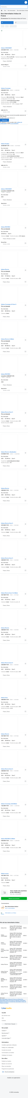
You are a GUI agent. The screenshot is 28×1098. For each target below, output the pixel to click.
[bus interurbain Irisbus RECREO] (14, 217)
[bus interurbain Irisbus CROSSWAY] (14, 38)
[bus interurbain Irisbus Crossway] (14, 78)
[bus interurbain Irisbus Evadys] (14, 134)
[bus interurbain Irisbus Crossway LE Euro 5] (14, 294)
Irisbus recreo (5, 873)
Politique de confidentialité (8, 1047)
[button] (26, 2)
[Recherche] (25, 6)
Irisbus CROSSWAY (6, 48)
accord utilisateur (14, 123)
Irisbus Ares (4, 697)
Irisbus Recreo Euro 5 (7, 412)
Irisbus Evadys (5, 143)
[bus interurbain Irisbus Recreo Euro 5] (14, 402)
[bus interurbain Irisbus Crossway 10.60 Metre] (14, 794)
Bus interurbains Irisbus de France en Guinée (12, 1001)
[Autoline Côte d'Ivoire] (9, 2)
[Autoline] (2, 10)
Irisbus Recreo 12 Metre (7, 339)
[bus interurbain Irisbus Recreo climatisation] (14, 442)
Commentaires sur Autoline (8, 1052)
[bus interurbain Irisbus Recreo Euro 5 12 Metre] (14, 583)
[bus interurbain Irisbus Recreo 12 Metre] (14, 329)
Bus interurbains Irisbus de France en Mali (11, 1000)
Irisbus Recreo (5, 269)
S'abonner (4, 120)
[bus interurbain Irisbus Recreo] (14, 259)
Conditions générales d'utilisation (9, 1045)
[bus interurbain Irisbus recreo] (14, 863)
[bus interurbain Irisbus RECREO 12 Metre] (14, 829)
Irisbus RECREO (5, 227)
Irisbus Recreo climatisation (8, 452)
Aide (3, 1018)
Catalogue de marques (7, 1055)
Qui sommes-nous (6, 1015)
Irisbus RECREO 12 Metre (8, 838)
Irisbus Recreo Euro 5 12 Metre (9, 593)
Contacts (4, 1020)
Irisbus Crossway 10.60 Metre (9, 803)
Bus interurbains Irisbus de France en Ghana (10, 999)
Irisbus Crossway (6, 88)
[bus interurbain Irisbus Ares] (14, 688)
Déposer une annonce (14, 898)
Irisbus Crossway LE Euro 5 (8, 304)
